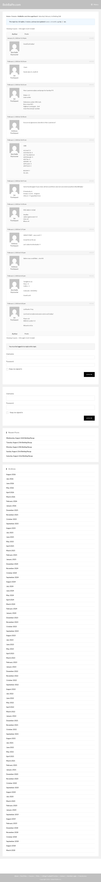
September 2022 (12, 685)
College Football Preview (50, 876)
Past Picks (23, 876)
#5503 (91, 117)
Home (8, 16)
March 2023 (10, 658)
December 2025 (12, 510)
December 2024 (12, 564)
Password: (10, 361)
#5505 (91, 181)
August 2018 (11, 846)
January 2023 (11, 667)
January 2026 (11, 506)
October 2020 (11, 783)
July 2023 (9, 640)
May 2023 (10, 649)
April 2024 (10, 600)
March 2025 (10, 551)
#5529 (91, 253)
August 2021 (11, 738)
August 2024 (11, 582)
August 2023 (11, 635)
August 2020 (11, 792)
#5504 (91, 140)
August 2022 (11, 689)
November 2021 (12, 725)
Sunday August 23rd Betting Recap (18, 451)
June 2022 (10, 698)
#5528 (91, 229)
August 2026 (11, 474)
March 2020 (10, 801)
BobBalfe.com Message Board (28, 16)
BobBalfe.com (12, 4)
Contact (62, 876)
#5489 (91, 38)
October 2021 (11, 729)
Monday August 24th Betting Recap (19, 447)
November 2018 (12, 832)
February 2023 (11, 662)
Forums (14, 16)
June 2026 (10, 483)
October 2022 (11, 680)
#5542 (91, 303)
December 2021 (12, 721)
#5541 (91, 276)
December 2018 (12, 828)
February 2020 (11, 806)
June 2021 (10, 747)
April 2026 (10, 492)
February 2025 (11, 555)
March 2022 (10, 712)
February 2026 (11, 501)
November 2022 (12, 676)
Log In (89, 374)
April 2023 (10, 653)
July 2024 (9, 586)
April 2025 (10, 546)
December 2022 (12, 671)
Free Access (82, 876)
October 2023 (11, 627)
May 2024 (10, 595)
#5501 (91, 85)
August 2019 (11, 819)
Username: (10, 354)
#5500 (91, 61)
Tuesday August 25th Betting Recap (19, 442)
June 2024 (10, 591)
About (16, 876)
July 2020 (9, 797)
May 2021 (10, 752)
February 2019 (11, 823)
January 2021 (11, 770)
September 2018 (12, 841)
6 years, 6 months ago (52, 22)
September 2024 (12, 577)
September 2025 (12, 524)
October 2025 (11, 519)
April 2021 (10, 756)
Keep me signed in (15, 369)
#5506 (91, 204)
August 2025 (11, 528)
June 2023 (10, 644)
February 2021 (11, 765)
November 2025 (12, 515)
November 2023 (12, 622)
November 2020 (12, 779)
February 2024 (11, 609)
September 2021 (12, 734)
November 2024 (12, 568)
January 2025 (11, 559)
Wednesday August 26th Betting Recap (20, 438)
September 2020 (12, 788)
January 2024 (11, 613)
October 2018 (11, 837)
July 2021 (9, 743)
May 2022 (10, 703)
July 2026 (9, 479)
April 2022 (10, 707)
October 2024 (11, 573)
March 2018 (10, 850)
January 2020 (11, 810)
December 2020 (12, 774)
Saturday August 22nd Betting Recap (19, 456)
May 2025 (10, 542)
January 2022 (11, 716)
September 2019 (12, 814)
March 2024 (10, 604)
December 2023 (12, 618)
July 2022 (9, 694)
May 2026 (10, 488)
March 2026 (10, 497)
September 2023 (12, 631)
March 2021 (10, 761)
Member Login (71, 876)
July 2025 (9, 533)
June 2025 (10, 537)
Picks (38, 876)
